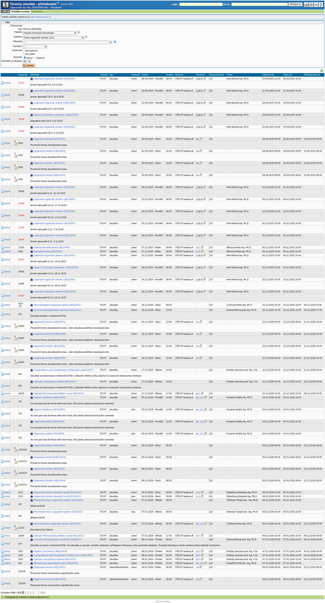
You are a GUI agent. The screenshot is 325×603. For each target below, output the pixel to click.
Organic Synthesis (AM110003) (50, 397)
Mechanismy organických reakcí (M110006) (56, 563)
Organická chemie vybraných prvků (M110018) (57, 492)
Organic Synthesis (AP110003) (49, 409)
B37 (198, 393)
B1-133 (200, 397)
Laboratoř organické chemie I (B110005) (54, 78)
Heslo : (227, 4)
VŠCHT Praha (162, 601)
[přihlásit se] (311, 4)
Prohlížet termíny (20, 11)
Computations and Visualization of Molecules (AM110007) (63, 370)
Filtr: (7, 22)
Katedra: (18, 36)
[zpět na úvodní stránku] (306, 4)
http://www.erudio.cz (41, 17)
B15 (198, 551)
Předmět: (17, 41)
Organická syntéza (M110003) (49, 421)
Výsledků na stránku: (11, 61)
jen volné (30, 54)
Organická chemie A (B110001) (49, 139)
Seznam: (17, 57)
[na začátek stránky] (2, 597)
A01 (198, 247)
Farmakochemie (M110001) (48, 251)
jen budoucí (32, 50)
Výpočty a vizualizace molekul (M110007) (55, 381)
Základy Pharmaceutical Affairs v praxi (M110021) (59, 393)
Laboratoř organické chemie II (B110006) (55, 103)
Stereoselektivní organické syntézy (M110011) (57, 305)
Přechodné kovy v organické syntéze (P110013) (58, 512)
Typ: (20, 29)
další (42, 592)
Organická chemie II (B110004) (49, 175)
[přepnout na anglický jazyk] (316, 4)
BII (197, 139)
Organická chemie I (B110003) (49, 163)
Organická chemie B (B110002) (50, 151)
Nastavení (56, 7)
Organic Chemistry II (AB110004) (50, 551)
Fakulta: (18, 32)
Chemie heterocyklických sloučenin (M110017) (58, 310)
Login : (175, 4)
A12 (198, 492)
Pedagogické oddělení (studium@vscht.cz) (27, 597)
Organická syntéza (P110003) (49, 433)
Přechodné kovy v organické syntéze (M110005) (58, 500)
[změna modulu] (8, 11)
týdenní (41, 58)
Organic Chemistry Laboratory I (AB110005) (56, 115)
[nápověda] (321, 4)
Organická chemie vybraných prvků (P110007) (57, 496)
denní (30, 58)
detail (7, 83)
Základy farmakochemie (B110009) (52, 247)
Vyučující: (17, 46)
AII (197, 322)
